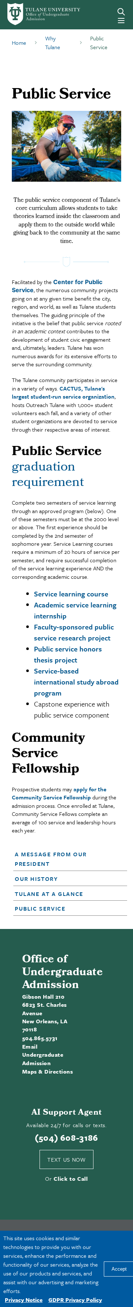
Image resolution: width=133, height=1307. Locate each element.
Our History (36, 879)
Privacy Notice (23, 1300)
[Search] (121, 11)
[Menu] (121, 20)
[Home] (31, 14)
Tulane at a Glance (49, 894)
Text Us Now (66, 1159)
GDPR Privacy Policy (75, 1300)
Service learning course (71, 594)
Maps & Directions (47, 1071)
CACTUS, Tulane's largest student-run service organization (63, 392)
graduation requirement (48, 475)
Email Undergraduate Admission (42, 1054)
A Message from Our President (51, 859)
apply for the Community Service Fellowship (59, 793)
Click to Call (71, 1179)
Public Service (40, 908)
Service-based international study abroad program (76, 682)
